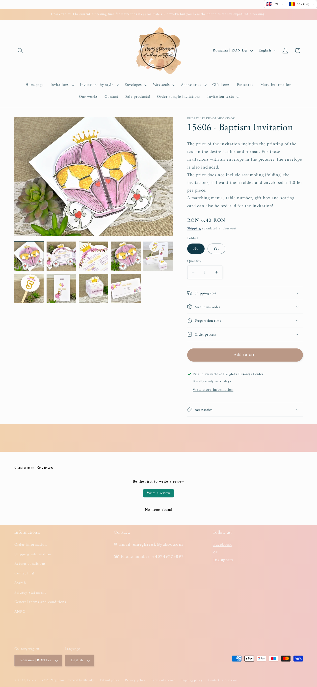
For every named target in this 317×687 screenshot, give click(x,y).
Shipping (194, 228)
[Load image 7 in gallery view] (61, 288)
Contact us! (24, 573)
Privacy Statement (30, 592)
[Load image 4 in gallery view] (126, 256)
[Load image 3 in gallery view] (93, 256)
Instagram (223, 560)
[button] (20, 50)
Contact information (223, 680)
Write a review (158, 493)
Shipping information (32, 554)
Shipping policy (192, 680)
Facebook (222, 544)
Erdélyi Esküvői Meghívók (45, 680)
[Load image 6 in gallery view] (29, 288)
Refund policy (109, 680)
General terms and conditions (40, 602)
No (196, 248)
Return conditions (30, 563)
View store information (213, 389)
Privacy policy (135, 680)
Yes (216, 248)
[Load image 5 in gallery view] (158, 256)
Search (20, 582)
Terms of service (163, 680)
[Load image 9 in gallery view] (126, 288)
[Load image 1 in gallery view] (29, 256)
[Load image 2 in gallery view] (61, 256)
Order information (30, 544)
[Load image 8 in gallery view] (93, 288)
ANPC (20, 611)
